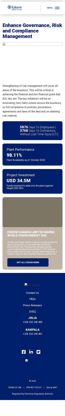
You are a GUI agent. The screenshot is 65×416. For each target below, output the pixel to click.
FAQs (32, 299)
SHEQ (32, 311)
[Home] (15, 7)
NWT (55, 387)
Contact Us (32, 292)
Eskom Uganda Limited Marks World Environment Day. (31, 233)
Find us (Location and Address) (34, 345)
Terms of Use (15, 387)
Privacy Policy (34, 387)
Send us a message (34, 341)
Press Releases (32, 305)
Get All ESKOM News (28, 262)
